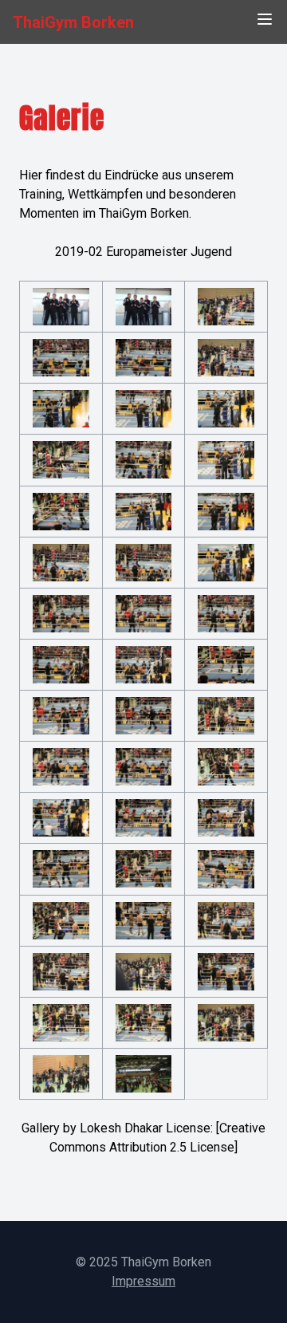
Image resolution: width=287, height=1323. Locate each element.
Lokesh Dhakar (121, 1128)
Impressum (143, 1281)
